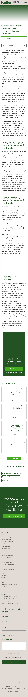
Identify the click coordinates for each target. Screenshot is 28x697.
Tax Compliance (17, 473)
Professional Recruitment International (10, 603)
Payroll (3, 477)
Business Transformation (7, 567)
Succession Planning (6, 553)
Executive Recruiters (6, 539)
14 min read (13, 434)
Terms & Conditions (7, 688)
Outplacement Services (7, 550)
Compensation (18, 25)
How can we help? (7, 639)
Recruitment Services (6, 534)
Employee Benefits (6, 473)
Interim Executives (5, 546)
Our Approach (4, 580)
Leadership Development (7, 560)
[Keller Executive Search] (10, 2)
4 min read (13, 451)
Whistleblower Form (14, 692)
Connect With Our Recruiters (14, 516)
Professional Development (7, 564)
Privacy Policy (19, 686)
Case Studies (4, 586)
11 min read (13, 417)
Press (2, 589)
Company (5, 627)
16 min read (13, 400)
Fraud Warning (9, 690)
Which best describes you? (9, 633)
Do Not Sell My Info (20, 688)
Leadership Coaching (6, 557)
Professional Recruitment (7, 541)
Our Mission (4, 575)
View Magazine (14, 458)
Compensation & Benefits (7, 25)
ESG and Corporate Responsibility (9, 584)
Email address (6, 621)
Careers (3, 577)
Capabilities (4, 532)
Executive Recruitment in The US (9, 596)
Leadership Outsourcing (7, 562)
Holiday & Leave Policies (13, 477)
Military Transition (5, 548)
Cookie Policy (9, 686)
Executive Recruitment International (9, 598)
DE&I (2, 582)
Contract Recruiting (6, 537)
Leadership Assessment (7, 555)
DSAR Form (20, 690)
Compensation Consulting (7, 569)
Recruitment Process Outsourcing (9, 544)
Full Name (5, 616)
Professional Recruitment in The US (9, 601)
